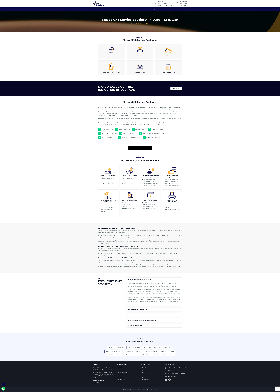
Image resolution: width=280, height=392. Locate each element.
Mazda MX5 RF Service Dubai (148, 355)
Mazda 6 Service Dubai (165, 347)
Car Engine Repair (122, 370)
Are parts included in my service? (138, 309)
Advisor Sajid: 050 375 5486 (165, 5)
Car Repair (120, 367)
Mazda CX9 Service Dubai (130, 355)
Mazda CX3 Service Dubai (150, 351)
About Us (144, 367)
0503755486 (182, 373)
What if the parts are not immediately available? (142, 320)
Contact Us (183, 9)
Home (95, 9)
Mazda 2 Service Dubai (134, 347)
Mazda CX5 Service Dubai (167, 351)
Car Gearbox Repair (122, 374)
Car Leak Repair (121, 379)
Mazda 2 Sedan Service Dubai (116, 347)
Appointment (145, 377)
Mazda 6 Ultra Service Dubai (113, 351)
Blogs (143, 372)
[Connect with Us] (166, 380)
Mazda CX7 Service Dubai (113, 355)
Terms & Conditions (146, 379)
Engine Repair (118, 9)
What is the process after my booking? (139, 279)
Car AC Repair (121, 377)
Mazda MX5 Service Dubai (166, 355)
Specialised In (157, 9)
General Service (106, 9)
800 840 (178, 266)
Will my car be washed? (135, 325)
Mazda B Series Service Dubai (132, 351)
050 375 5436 (171, 373)
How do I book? (132, 315)
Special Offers (145, 370)
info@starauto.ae (172, 370)
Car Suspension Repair (123, 372)
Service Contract (171, 9)
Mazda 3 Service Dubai (150, 347)
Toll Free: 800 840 (162, 3)
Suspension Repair (144, 9)
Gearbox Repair (131, 9)
